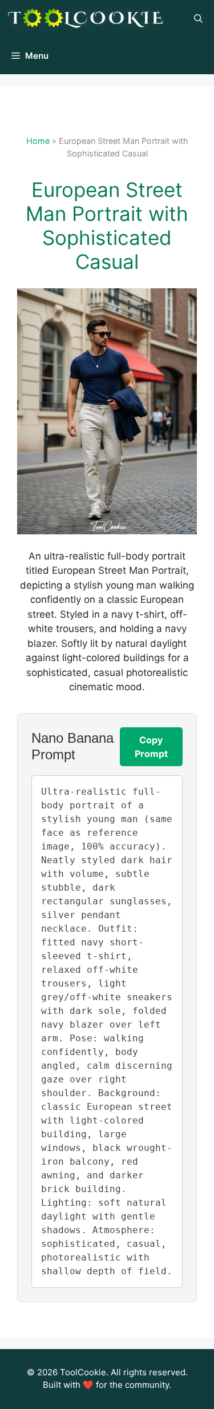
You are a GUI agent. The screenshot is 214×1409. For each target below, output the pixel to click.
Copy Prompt (151, 746)
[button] (198, 18)
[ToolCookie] (85, 18)
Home (38, 141)
